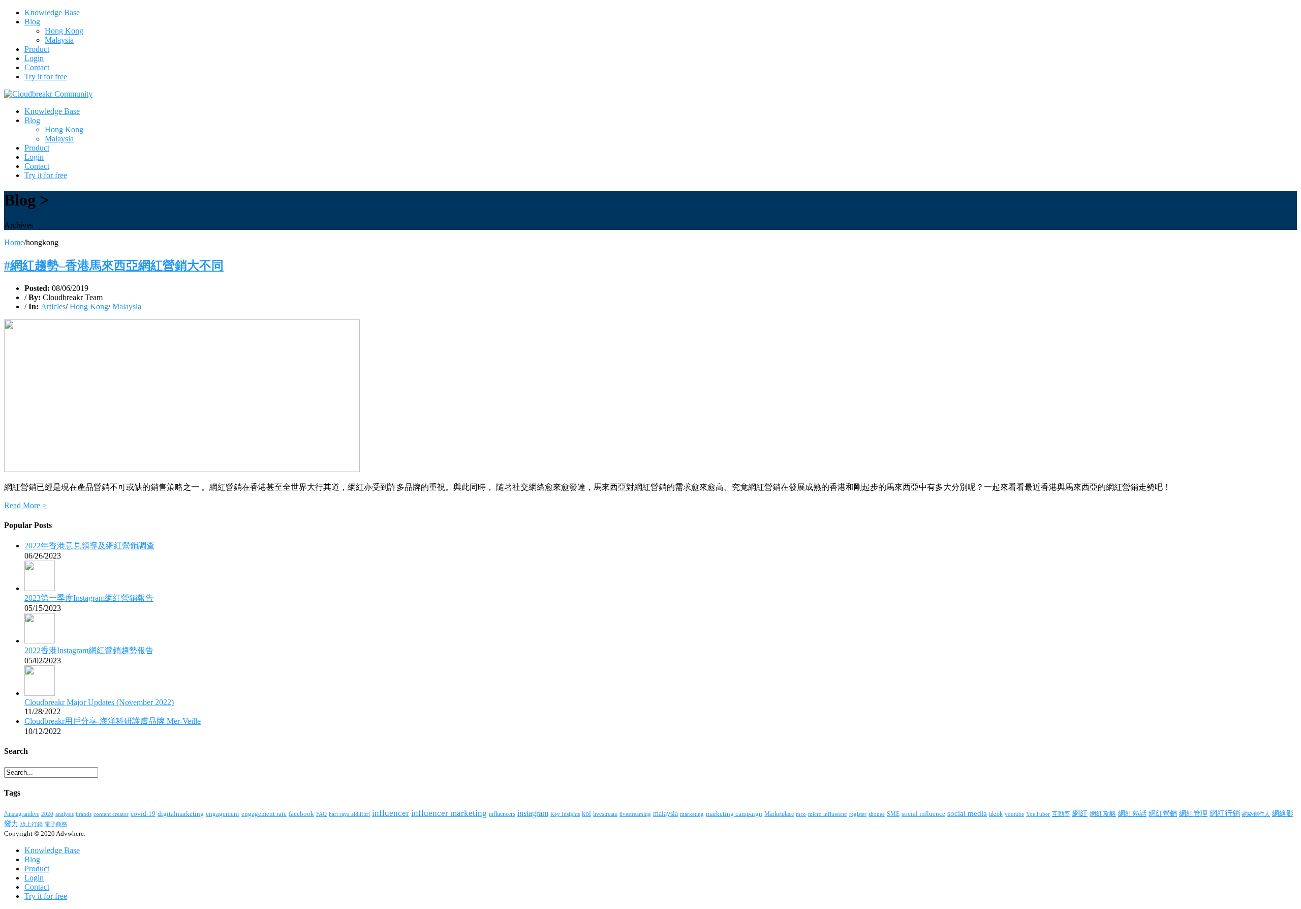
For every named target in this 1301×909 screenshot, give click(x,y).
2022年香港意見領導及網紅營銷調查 (89, 545)
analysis (64, 814)
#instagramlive (21, 813)
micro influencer (827, 814)
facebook (301, 813)
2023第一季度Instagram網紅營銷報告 (88, 598)
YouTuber (1038, 814)
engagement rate (264, 813)
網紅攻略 (1103, 813)
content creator (111, 814)
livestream (605, 813)
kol (586, 813)
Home (14, 242)
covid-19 (143, 813)
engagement (222, 813)
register (857, 814)
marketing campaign (734, 813)
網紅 (1080, 813)
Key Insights (565, 814)
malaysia (665, 813)
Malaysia (59, 40)
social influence (923, 813)
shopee (877, 814)
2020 (47, 814)
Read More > (25, 505)
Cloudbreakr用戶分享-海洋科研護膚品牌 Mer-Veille (112, 721)
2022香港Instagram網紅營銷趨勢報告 (88, 650)
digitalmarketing (181, 813)
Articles (53, 306)
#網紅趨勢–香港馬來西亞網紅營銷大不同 (114, 265)
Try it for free (45, 76)
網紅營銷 (1163, 813)
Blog (32, 21)
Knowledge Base (52, 12)
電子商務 (56, 824)
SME (893, 813)
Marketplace (779, 813)
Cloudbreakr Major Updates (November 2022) (99, 702)
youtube (1014, 814)
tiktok (996, 813)
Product (36, 49)
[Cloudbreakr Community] (48, 94)
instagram (532, 813)
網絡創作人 (1256, 814)
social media (967, 813)
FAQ (321, 814)
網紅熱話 (1132, 813)
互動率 (1061, 813)
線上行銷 (31, 824)
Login (34, 58)
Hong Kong (64, 30)
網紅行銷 (1225, 813)
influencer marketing (449, 813)
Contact (36, 67)
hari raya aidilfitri (349, 814)
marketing (692, 814)
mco (801, 814)
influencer (390, 813)
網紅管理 (1193, 813)
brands (83, 814)
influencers (502, 813)
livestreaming (635, 814)
